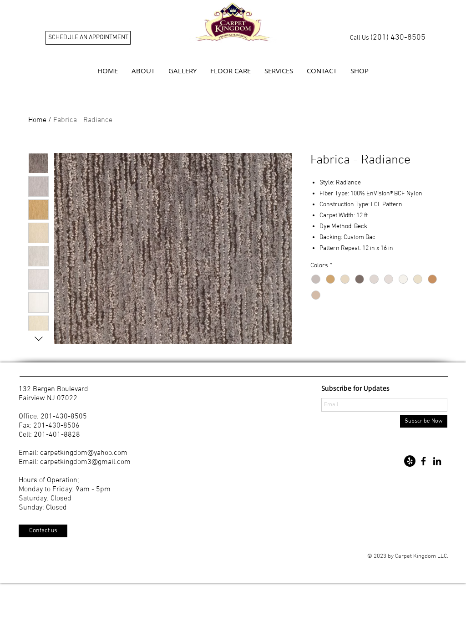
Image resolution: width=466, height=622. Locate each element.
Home (37, 120)
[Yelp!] (409, 461)
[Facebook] (423, 461)
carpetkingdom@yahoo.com (83, 453)
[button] (143, 70)
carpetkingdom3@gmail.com (85, 462)
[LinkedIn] (437, 461)
